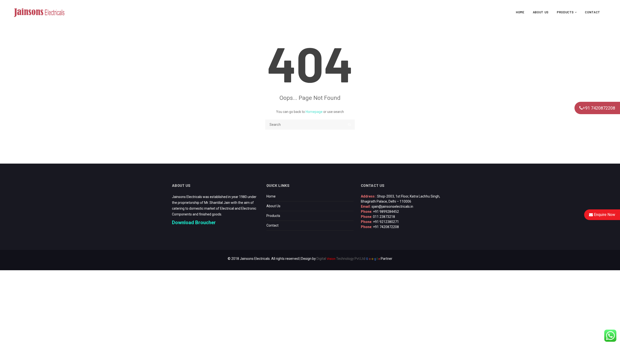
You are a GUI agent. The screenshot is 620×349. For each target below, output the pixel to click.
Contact (592, 12)
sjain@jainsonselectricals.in (392, 206)
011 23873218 (384, 217)
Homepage (314, 112)
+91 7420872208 (599, 108)
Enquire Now (604, 214)
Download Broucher (194, 222)
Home (520, 12)
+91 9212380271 (386, 222)
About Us (541, 12)
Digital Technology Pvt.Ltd (341, 259)
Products (566, 12)
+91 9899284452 (386, 212)
